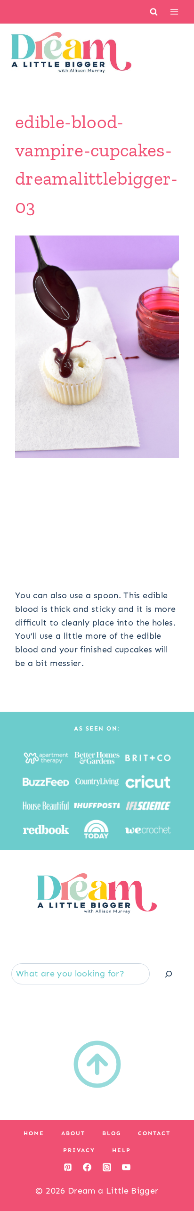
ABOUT (73, 1133)
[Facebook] (87, 1167)
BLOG (111, 1133)
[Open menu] (174, 11)
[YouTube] (126, 1167)
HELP (121, 1150)
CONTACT (154, 1133)
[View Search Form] (154, 11)
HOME (34, 1133)
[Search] (168, 973)
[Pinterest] (67, 1167)
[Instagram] (106, 1167)
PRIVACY (79, 1150)
